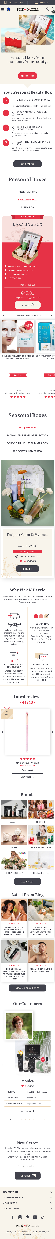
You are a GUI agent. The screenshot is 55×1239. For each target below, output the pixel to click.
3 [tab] (18, 1119)
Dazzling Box (27, 224)
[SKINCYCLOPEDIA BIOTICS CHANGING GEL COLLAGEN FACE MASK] (18, 336)
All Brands (27, 881)
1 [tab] (10, 1119)
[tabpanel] (27, 1063)
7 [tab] (33, 1119)
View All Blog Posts (27, 988)
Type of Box (12, 1097)
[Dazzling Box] (27, 247)
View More (26, 1111)
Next (52, 315)
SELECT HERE (27, 76)
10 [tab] (44, 1119)
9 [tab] (41, 1119)
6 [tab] (29, 1119)
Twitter (42, 1217)
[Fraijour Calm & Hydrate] (27, 493)
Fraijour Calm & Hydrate (27, 534)
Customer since (14, 1103)
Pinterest (27, 1217)
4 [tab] (21, 1119)
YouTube (35, 1217)
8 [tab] (37, 1119)
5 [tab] (25, 1119)
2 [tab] (14, 1119)
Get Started (27, 164)
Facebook (12, 1217)
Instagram (20, 1217)
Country (10, 1092)
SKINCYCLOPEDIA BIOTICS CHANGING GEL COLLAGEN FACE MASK (18, 357)
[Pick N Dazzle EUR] (8, 9)
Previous (3, 315)
